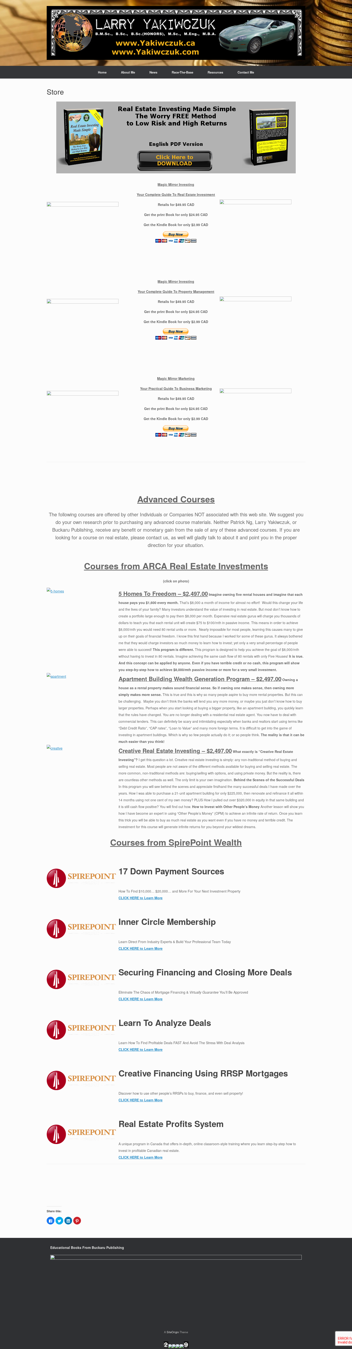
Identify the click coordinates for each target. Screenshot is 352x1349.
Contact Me (246, 72)
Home (102, 72)
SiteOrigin (173, 1332)
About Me (128, 72)
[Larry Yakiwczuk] (176, 33)
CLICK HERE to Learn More (141, 897)
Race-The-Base (182, 72)
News (153, 72)
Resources (215, 72)
